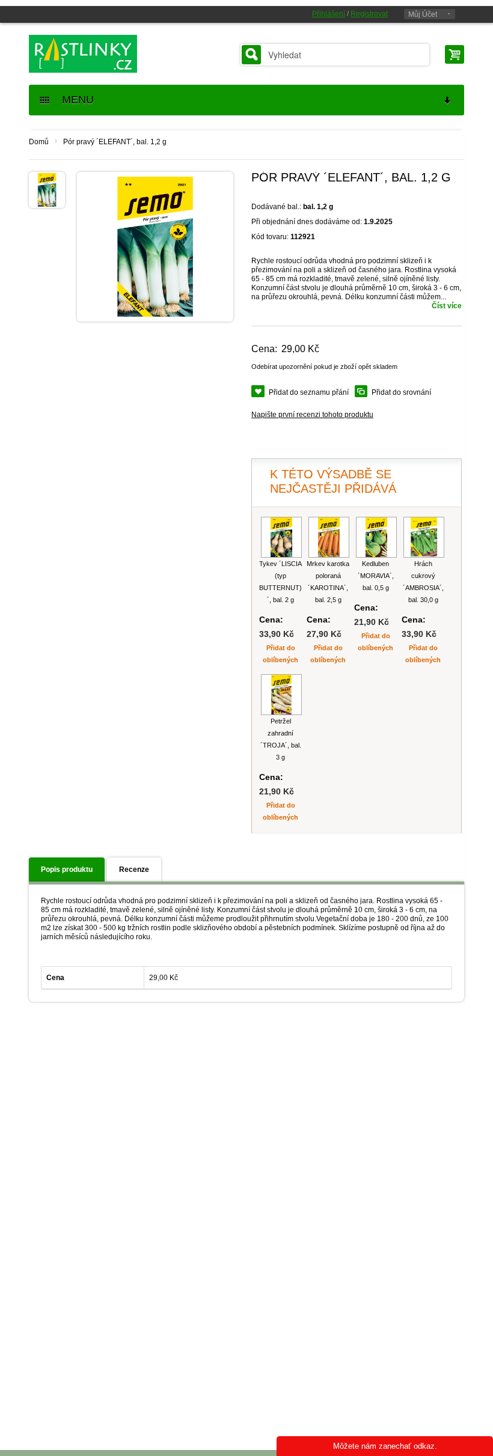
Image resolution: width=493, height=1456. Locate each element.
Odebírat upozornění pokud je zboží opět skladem (324, 366)
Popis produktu (67, 869)
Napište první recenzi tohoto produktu (312, 414)
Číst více (447, 306)
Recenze (134, 869)
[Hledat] (251, 54)
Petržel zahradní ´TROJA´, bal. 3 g (280, 739)
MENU (73, 100)
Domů (39, 142)
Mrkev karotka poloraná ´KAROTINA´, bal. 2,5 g (328, 581)
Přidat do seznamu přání (309, 392)
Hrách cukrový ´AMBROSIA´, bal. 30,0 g (423, 581)
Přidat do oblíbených (280, 653)
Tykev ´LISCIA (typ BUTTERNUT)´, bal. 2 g (280, 581)
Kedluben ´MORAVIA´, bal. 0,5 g (376, 575)
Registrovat (369, 14)
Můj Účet (422, 14)
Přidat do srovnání (401, 392)
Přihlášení (328, 14)
